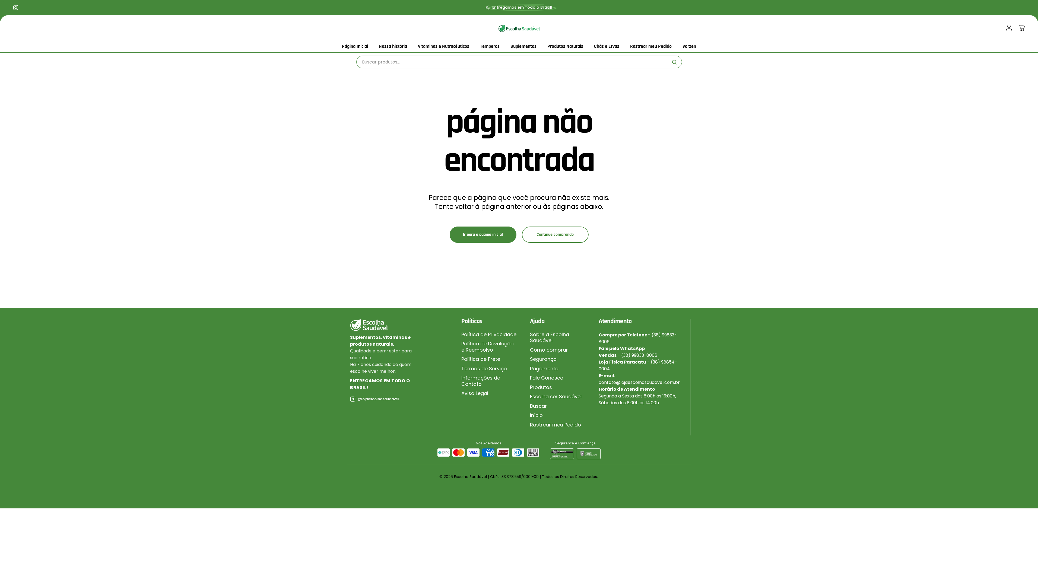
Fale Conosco (546, 378)
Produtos (541, 387)
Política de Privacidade (488, 335)
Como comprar (549, 350)
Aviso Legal (474, 393)
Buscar (538, 406)
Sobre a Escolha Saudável (549, 338)
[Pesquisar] (674, 62)
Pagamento (544, 369)
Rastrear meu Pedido (555, 425)
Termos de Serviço (484, 369)
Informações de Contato (480, 381)
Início (536, 415)
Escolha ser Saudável (556, 397)
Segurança (543, 359)
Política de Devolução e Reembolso (487, 347)
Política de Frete (480, 359)
